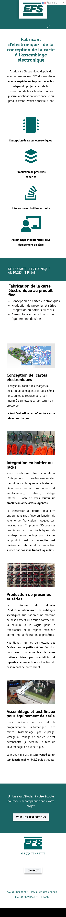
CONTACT (33, 870)
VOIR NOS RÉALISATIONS (31, 817)
